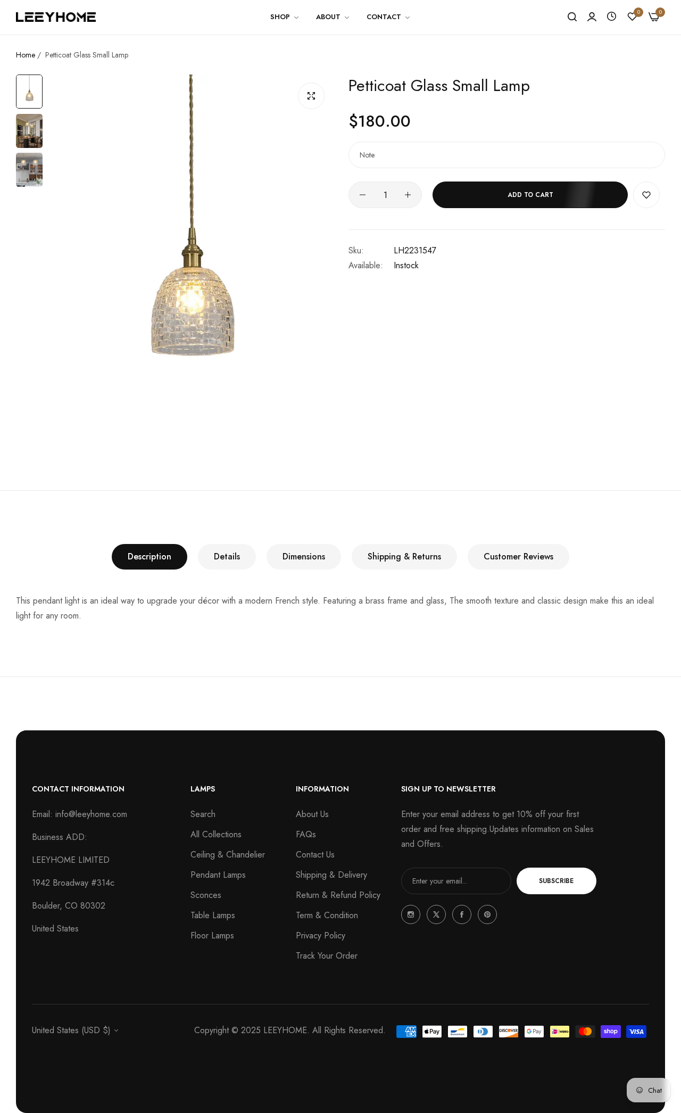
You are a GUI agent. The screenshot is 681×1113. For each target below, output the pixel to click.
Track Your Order (327, 956)
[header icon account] (591, 17)
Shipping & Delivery (331, 875)
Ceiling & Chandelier (227, 854)
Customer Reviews (518, 556)
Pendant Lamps (218, 875)
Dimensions (304, 556)
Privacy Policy (320, 935)
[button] (646, 195)
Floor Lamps (212, 935)
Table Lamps (212, 915)
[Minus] (362, 195)
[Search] (572, 17)
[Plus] (407, 195)
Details (227, 556)
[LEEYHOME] (56, 17)
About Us (312, 814)
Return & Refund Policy (338, 895)
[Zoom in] (311, 96)
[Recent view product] (611, 17)
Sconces (205, 895)
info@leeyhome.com (91, 814)
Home (25, 55)
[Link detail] (410, 914)
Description (149, 556)
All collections (216, 834)
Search (202, 814)
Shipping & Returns (404, 556)
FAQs (306, 834)
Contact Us (315, 854)
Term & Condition (327, 915)
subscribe (556, 881)
